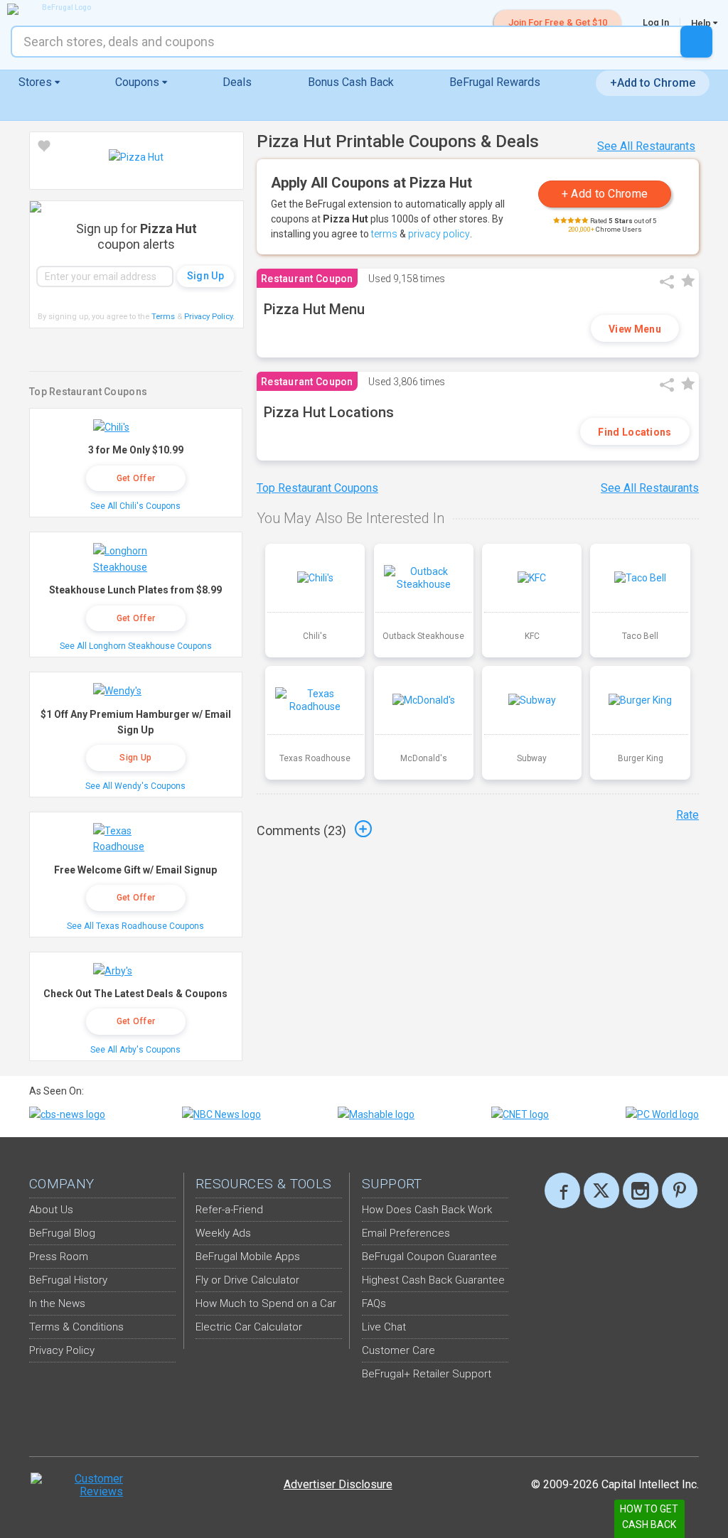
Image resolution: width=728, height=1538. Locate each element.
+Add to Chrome (652, 83)
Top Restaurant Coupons (317, 488)
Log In (656, 22)
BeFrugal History (68, 1280)
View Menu (635, 329)
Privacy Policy (209, 316)
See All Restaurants (646, 146)
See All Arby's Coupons (135, 1050)
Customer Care (398, 1350)
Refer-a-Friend (229, 1209)
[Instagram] (640, 1190)
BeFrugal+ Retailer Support (426, 1373)
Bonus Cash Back (351, 82)
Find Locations (634, 432)
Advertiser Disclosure (338, 1484)
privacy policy (439, 234)
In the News (57, 1303)
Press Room (58, 1256)
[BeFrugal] (60, 9)
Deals (237, 82)
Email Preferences (406, 1233)
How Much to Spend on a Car (266, 1303)
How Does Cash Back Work (427, 1209)
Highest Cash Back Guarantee (433, 1280)
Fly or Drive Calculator (247, 1280)
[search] (696, 42)
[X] (601, 1190)
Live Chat (384, 1327)
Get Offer (136, 478)
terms (384, 234)
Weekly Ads (223, 1233)
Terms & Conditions (76, 1327)
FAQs (374, 1303)
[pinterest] (679, 1190)
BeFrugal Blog (62, 1233)
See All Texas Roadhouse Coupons (135, 926)
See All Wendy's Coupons (135, 786)
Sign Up (135, 758)
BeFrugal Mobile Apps (248, 1256)
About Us (51, 1209)
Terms (163, 316)
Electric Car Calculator (249, 1327)
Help (702, 23)
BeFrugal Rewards (494, 82)
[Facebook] (562, 1190)
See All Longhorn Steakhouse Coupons (136, 646)
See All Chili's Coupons (135, 506)
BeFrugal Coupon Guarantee (429, 1256)
